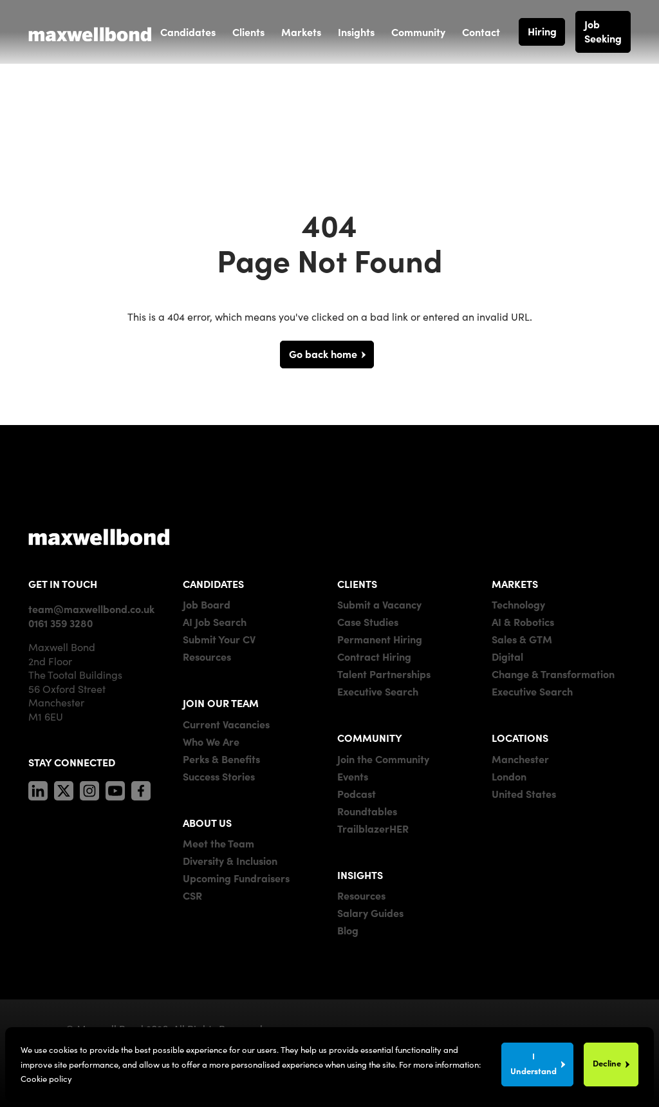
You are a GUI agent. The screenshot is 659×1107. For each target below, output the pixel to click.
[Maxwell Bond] (90, 31)
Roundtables (367, 811)
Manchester (520, 759)
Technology (518, 604)
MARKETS (515, 583)
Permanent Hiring (379, 639)
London (509, 776)
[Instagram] (89, 788)
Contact (481, 31)
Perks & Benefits (221, 759)
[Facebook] (141, 788)
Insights (356, 31)
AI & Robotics (523, 621)
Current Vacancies (226, 724)
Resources (207, 656)
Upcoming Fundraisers (236, 878)
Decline (607, 1063)
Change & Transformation (553, 674)
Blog (347, 930)
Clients (248, 31)
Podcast (356, 793)
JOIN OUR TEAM (221, 702)
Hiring (542, 31)
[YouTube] (115, 788)
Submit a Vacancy (379, 604)
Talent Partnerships (384, 674)
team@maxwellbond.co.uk (91, 608)
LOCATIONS (520, 737)
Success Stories (219, 776)
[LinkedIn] (38, 788)
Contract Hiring (374, 656)
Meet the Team (218, 843)
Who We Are (211, 741)
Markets (301, 31)
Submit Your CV (219, 639)
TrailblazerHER (373, 828)
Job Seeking (603, 31)
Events (352, 776)
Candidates (188, 31)
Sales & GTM (522, 639)
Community (418, 31)
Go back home (323, 353)
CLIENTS (357, 583)
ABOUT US (207, 822)
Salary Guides (370, 912)
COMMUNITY (369, 737)
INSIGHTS (360, 874)
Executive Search (377, 691)
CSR (192, 895)
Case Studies (367, 621)
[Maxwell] (99, 536)
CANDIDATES (213, 583)
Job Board (206, 604)
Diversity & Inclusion (230, 860)
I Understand (533, 1063)
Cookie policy (46, 1078)
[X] (63, 788)
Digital (507, 656)
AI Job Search (214, 621)
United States (524, 793)
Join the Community (383, 759)
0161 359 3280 (60, 623)
